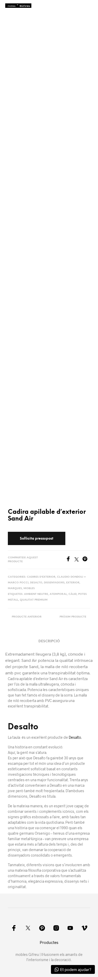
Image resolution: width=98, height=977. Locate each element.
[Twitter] (78, 559)
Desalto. (75, 737)
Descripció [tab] (49, 641)
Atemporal (58, 594)
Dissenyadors (54, 582)
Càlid (72, 594)
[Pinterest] (86, 559)
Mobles (29, 588)
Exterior (72, 582)
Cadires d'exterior (41, 577)
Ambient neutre (36, 594)
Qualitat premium (34, 600)
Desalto (36, 582)
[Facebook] (70, 559)
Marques (15, 588)
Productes (49, 942)
